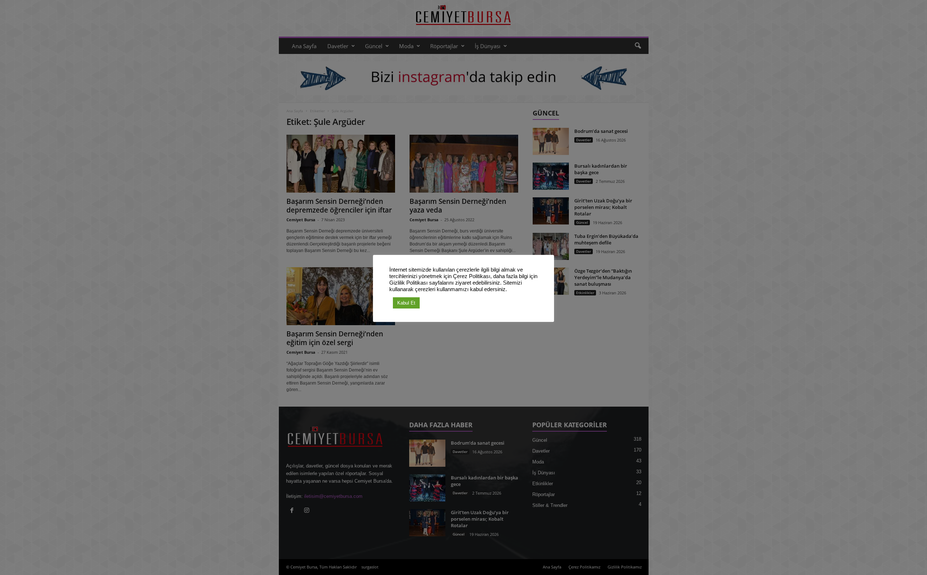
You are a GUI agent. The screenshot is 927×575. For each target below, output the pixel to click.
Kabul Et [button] (406, 303)
